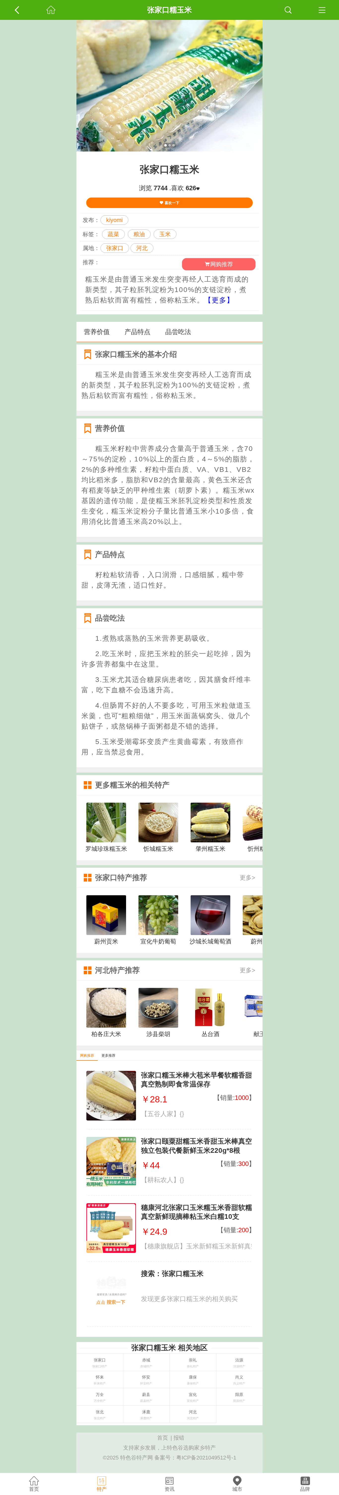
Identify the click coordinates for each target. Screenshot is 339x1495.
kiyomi (114, 220)
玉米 (165, 234)
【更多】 (219, 300)
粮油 (139, 234)
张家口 (114, 248)
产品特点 (137, 332)
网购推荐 (221, 264)
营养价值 (97, 332)
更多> (247, 877)
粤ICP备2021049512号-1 (206, 1458)
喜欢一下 (171, 203)
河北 (142, 248)
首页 (162, 1438)
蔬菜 (113, 234)
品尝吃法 (178, 332)
